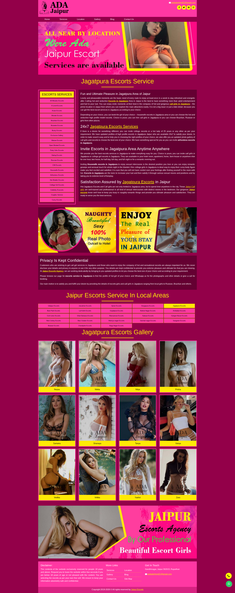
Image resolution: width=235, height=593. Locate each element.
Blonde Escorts (57, 115)
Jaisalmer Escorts (85, 306)
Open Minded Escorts (57, 145)
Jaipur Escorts (137, 589)
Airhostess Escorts (57, 175)
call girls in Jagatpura (180, 104)
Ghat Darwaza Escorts (85, 316)
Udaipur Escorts (53, 306)
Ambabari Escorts (179, 311)
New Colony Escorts (53, 321)
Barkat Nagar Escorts (148, 311)
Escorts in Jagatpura (118, 101)
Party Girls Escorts (57, 150)
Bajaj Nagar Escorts (116, 326)
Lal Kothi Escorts (85, 311)
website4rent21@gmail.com (183, 3)
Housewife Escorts (57, 170)
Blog (112, 19)
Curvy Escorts (57, 200)
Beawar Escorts (53, 326)
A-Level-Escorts (57, 106)
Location (80, 19)
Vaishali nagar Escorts (148, 321)
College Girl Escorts (57, 185)
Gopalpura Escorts (116, 311)
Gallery (97, 19)
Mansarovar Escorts (116, 316)
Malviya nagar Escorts (116, 321)
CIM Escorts (57, 165)
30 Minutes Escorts (57, 101)
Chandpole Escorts (85, 326)
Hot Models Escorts (57, 180)
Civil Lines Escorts (53, 316)
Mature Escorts (57, 140)
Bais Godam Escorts (85, 321)
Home (47, 19)
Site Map (128, 579)
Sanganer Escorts (179, 321)
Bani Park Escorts (53, 311)
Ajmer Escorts (116, 306)
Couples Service (57, 195)
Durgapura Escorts (148, 306)
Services (63, 19)
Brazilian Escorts (57, 121)
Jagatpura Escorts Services (114, 126)
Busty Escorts (57, 130)
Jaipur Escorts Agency (53, 271)
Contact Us (129, 19)
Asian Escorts (57, 111)
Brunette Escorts (57, 125)
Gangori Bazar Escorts (179, 316)
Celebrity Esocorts (57, 190)
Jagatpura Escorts (138, 182)
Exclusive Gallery (57, 135)
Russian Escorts (57, 160)
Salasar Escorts (148, 316)
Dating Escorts (57, 155)
